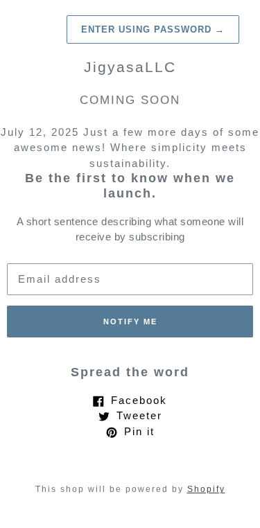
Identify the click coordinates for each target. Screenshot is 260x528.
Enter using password (153, 29)
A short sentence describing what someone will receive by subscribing (130, 229)
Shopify (206, 489)
